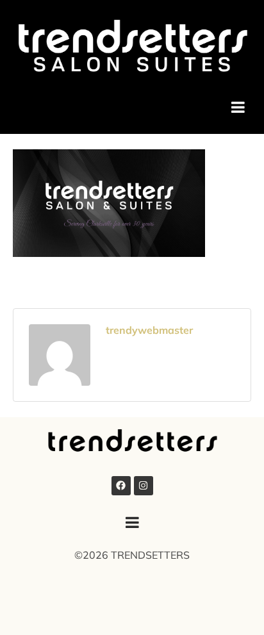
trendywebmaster (149, 330)
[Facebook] (121, 485)
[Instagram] (143, 485)
